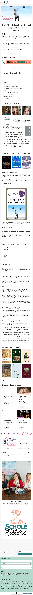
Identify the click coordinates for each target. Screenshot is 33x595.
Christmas (2, 583)
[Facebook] (2, 34)
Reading (26, 586)
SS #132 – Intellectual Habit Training (9, 419)
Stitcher (21, 68)
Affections (2, 581)
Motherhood (3, 586)
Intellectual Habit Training (14, 50)
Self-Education (9, 588)
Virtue (27, 588)
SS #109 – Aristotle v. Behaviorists (24, 419)
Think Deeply (19, 588)
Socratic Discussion (15, 588)
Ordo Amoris (9, 586)
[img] (29, 62)
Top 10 (24, 588)
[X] (4, 34)
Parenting (12, 586)
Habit (15, 448)
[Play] (8, 62)
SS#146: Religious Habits (8, 397)
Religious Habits (13, 53)
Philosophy (15, 586)
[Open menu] (32, 2)
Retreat (30, 586)
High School (7, 585)
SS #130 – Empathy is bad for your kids (24, 453)
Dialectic (24, 583)
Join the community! (27, 593)
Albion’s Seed (5, 172)
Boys (18, 581)
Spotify (18, 68)
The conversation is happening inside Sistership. (23, 442)
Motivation (6, 586)
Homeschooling (19, 448)
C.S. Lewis (20, 581)
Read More (7, 405)
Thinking (22, 588)
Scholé (4, 588)
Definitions (22, 583)
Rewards (2, 588)
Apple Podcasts (13, 68)
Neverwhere (4, 183)
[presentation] (9, 391)
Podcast (20, 586)
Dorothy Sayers (27, 583)
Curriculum (18, 583)
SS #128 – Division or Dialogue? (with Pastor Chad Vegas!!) (8, 454)
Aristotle (14, 581)
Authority (16, 581)
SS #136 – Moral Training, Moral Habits (22, 398)
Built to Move (5, 179)
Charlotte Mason (10, 448)
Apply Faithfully (5, 448)
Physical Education (25, 448)
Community (14, 583)
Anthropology (5, 581)
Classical (7, 583)
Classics (10, 583)
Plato (17, 586)
